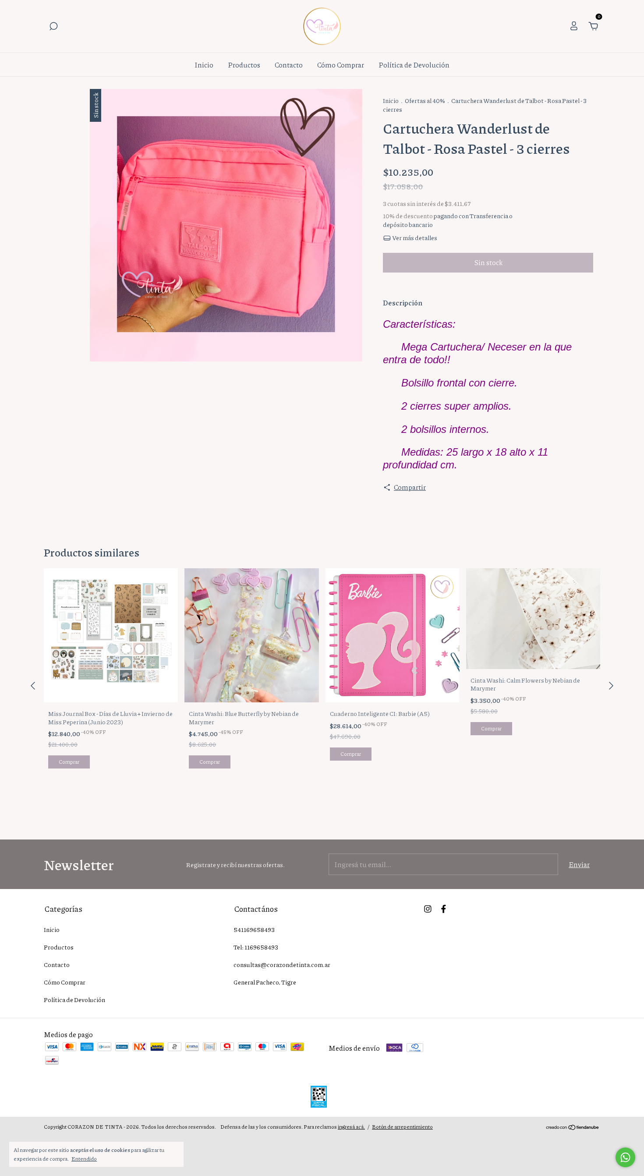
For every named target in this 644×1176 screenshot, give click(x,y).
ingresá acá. (351, 1126)
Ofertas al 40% (425, 100)
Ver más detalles (414, 237)
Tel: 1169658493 (256, 946)
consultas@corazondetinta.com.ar (282, 964)
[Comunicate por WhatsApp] (625, 1157)
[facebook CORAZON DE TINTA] (443, 908)
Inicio (204, 65)
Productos (244, 65)
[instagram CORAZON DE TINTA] (428, 908)
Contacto (289, 65)
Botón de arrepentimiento (402, 1126)
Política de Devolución (414, 65)
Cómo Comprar (340, 65)
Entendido (84, 1158)
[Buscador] (53, 26)
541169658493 (254, 929)
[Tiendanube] (572, 1128)
